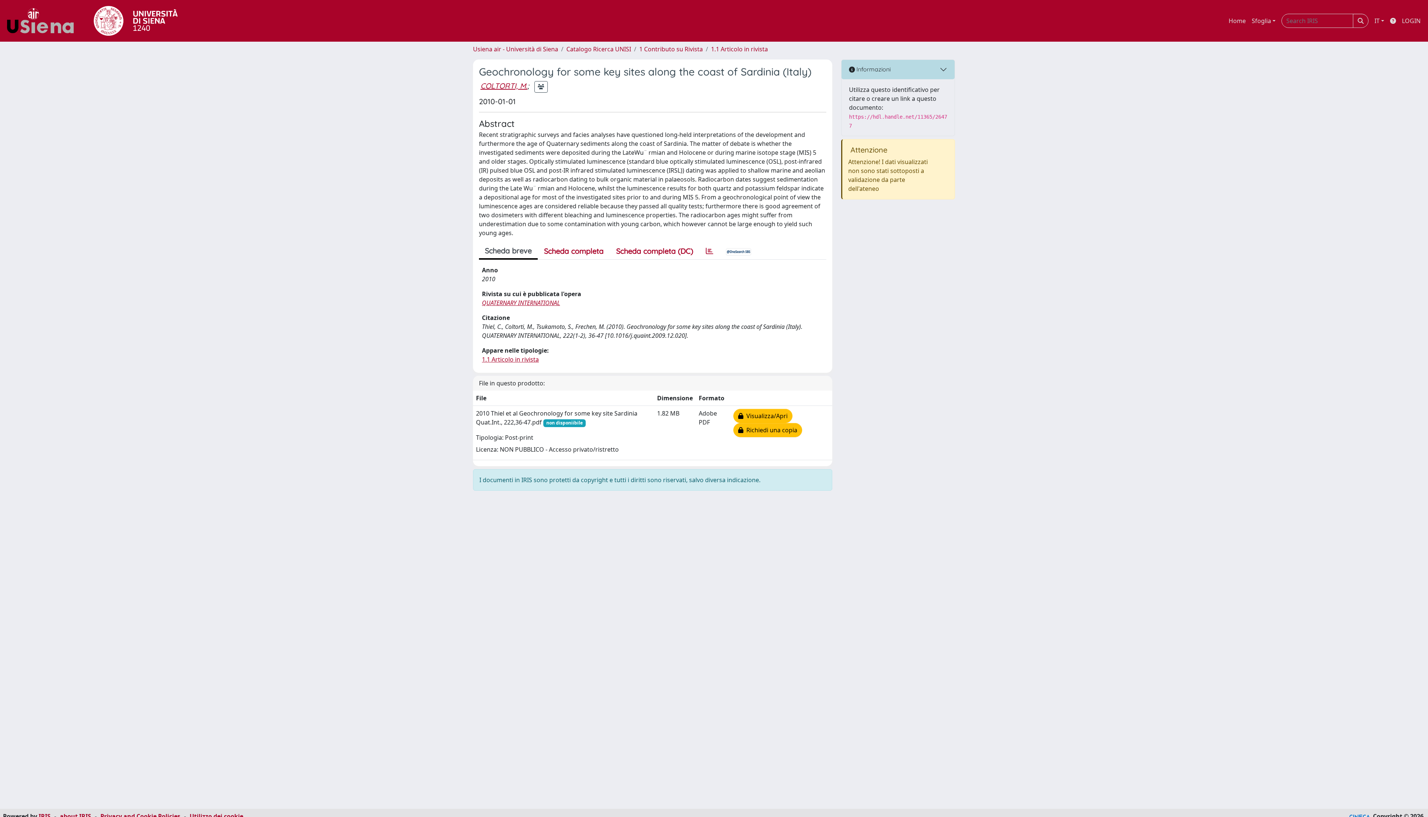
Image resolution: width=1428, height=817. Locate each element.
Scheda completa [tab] (574, 251)
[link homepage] (43, 20)
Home (1237, 21)
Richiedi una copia (770, 430)
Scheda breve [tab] (508, 250)
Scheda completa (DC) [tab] (654, 251)
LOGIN (1411, 21)
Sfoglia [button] (1261, 21)
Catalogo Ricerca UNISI (598, 49)
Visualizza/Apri (765, 416)
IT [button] (1377, 21)
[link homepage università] (136, 20)
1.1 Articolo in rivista (739, 49)
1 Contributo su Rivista (671, 49)
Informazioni (873, 69)
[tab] (709, 251)
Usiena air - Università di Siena (515, 49)
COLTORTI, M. (503, 85)
